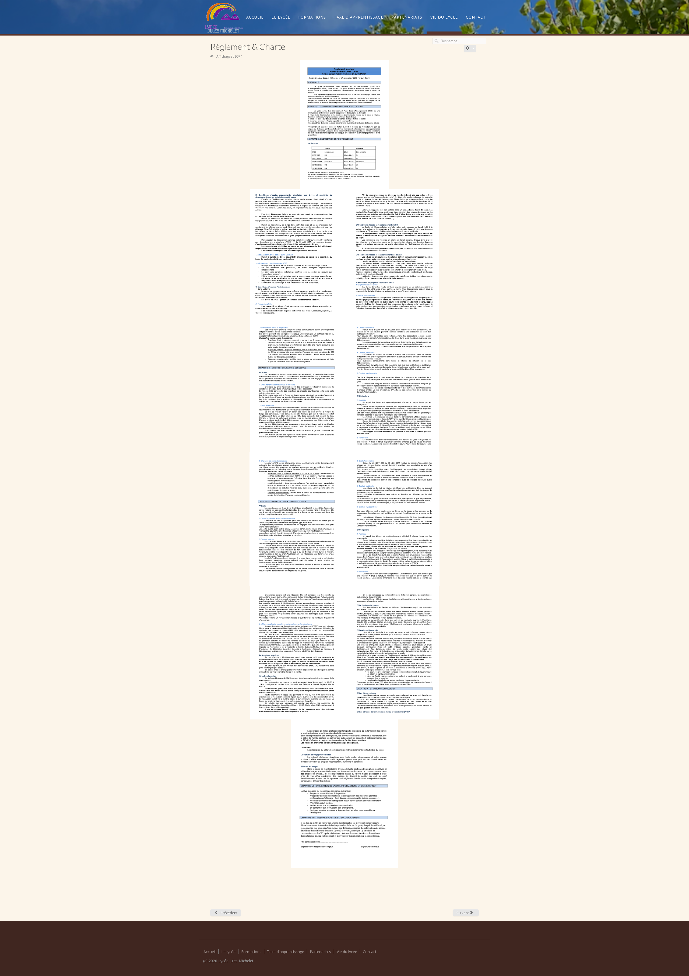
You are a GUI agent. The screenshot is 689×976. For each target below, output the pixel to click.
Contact (476, 17)
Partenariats (406, 17)
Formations (312, 17)
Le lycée (281, 17)
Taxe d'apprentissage (358, 17)
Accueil (254, 17)
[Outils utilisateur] (470, 48)
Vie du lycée (444, 17)
